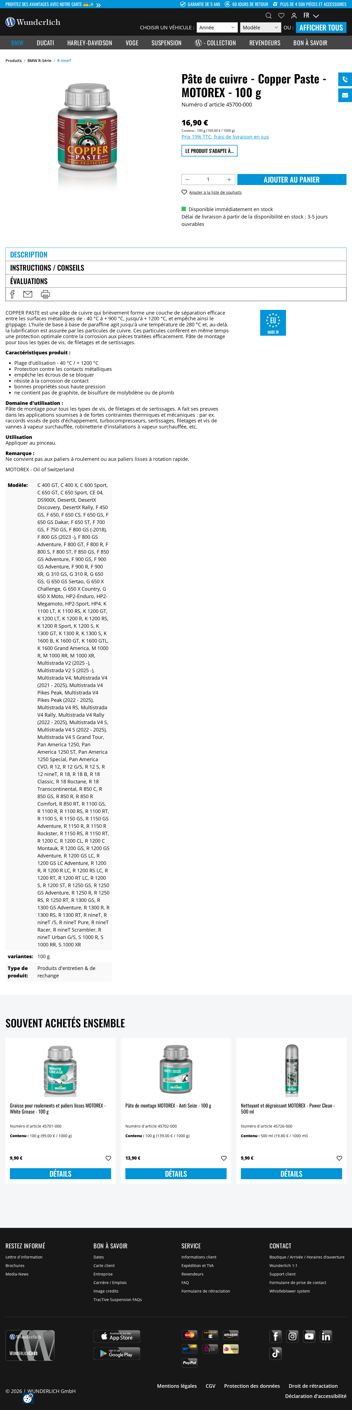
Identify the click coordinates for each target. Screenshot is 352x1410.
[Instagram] (292, 1336)
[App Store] (117, 1336)
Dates (99, 1257)
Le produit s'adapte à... (209, 150)
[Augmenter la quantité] (229, 179)
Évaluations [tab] (29, 281)
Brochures (15, 1265)
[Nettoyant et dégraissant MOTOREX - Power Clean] (291, 1069)
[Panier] (343, 15)
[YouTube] (309, 1336)
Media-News (17, 1274)
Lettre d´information (24, 1257)
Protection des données (252, 1386)
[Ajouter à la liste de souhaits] (108, 1158)
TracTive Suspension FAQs (118, 1299)
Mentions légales (177, 1386)
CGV (210, 1386)
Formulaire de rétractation (206, 1291)
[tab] (176, 254)
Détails (61, 1173)
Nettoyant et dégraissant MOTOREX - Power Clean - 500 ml (288, 1109)
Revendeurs (193, 1274)
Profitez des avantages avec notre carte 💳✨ (50, 4)
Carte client (104, 1265)
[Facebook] (276, 1336)
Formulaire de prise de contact (298, 1282)
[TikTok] (276, 1353)
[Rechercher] (268, 15)
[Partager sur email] (27, 294)
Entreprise (103, 1274)
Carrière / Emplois (110, 1282)
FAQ (185, 1282)
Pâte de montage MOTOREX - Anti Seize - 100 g (168, 1106)
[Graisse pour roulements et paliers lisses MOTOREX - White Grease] (60, 1069)
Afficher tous (321, 27)
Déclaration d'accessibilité (315, 1396)
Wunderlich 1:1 (284, 1265)
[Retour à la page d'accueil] (33, 21)
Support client (283, 1274)
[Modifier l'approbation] (28, 1398)
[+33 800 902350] (345, 79)
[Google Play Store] (117, 1353)
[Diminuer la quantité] (187, 179)
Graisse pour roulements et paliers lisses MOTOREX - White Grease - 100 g (58, 1109)
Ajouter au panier (292, 179)
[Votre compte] (294, 15)
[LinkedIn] (326, 1336)
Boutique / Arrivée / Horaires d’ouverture (307, 1257)
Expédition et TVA (198, 1265)
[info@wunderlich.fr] (345, 95)
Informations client (199, 1257)
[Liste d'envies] (281, 15)
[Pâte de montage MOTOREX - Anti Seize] (176, 1069)
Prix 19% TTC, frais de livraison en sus (225, 136)
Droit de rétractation (313, 1386)
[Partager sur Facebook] (12, 294)
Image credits (106, 1291)
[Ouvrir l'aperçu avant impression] (45, 294)
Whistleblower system (290, 1291)
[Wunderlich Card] (30, 1345)
